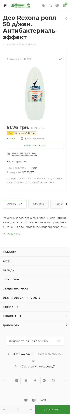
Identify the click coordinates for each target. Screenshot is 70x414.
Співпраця (11, 279)
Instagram (26, 380)
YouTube (44, 380)
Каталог (9, 251)
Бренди (9, 270)
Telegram (35, 380)
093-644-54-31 (23, 354)
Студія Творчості (16, 288)
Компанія (10, 306)
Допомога (11, 325)
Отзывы (38, 204)
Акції (7, 261)
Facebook (17, 380)
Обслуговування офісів (21, 297)
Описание (14, 204)
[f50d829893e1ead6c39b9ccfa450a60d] (35, 94)
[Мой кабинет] (57, 5)
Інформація (12, 316)
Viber (53, 380)
